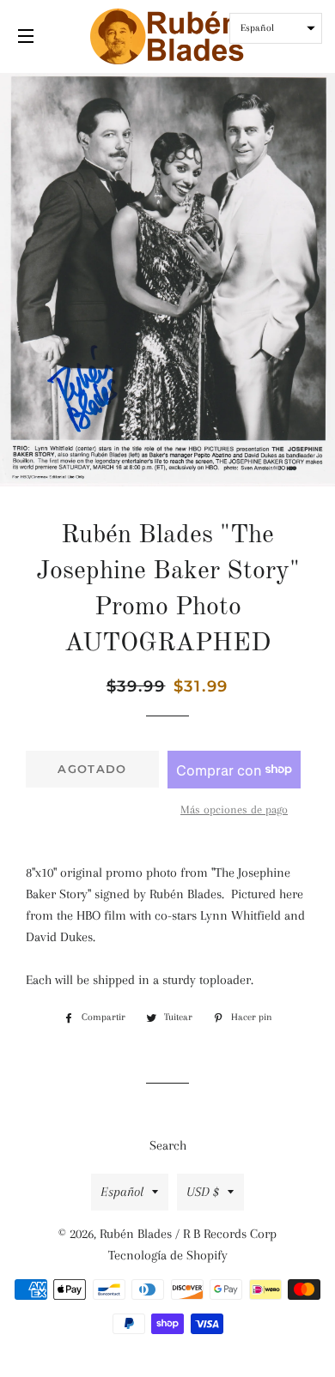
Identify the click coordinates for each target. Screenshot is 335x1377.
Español (121, 1191)
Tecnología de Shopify (168, 1255)
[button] (275, 28)
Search (167, 1145)
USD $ (202, 1191)
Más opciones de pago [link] (234, 809)
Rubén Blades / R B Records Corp (188, 1233)
